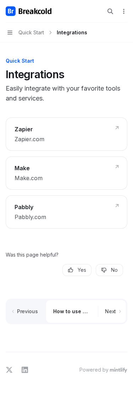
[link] (66, 134)
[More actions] (123, 11)
